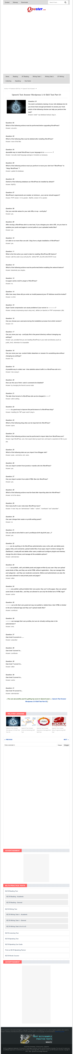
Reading (15, 76)
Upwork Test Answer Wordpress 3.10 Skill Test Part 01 (36, 94)
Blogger (66, 745)
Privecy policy (39, 1046)
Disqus (60, 745)
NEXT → (66, 739)
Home (7, 76)
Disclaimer (32, 1046)
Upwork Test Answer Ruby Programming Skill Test (58, 730)
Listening (8, 81)
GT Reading (25, 76)
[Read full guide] (59, 1031)
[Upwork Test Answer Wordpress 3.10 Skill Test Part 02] (13, 721)
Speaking (18, 81)
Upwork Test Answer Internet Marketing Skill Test (28, 730)
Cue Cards (28, 81)
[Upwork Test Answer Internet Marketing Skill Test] (28, 721)
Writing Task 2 (49, 76)
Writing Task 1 (37, 76)
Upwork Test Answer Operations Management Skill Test (44, 730)
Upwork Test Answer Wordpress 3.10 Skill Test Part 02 (13, 730)
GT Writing (61, 76)
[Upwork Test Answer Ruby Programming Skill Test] (59, 721)
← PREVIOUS (8, 739)
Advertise (46, 1046)
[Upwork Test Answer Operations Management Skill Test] (44, 721)
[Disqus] (36, 771)
